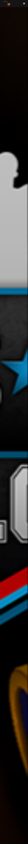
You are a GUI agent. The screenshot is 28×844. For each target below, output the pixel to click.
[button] (24, 3)
